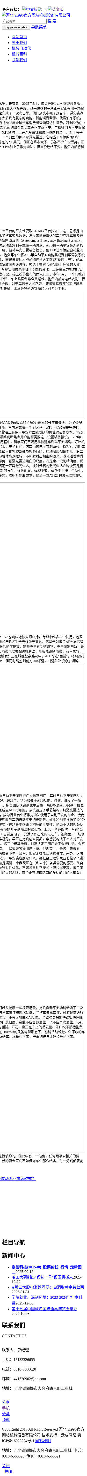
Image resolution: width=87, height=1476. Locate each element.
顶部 (6, 1420)
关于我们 (19, 43)
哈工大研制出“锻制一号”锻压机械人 (42, 1277)
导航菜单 (39, 27)
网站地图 (43, 1441)
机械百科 (19, 54)
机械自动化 (21, 48)
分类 (6, 1414)
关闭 (8, 1472)
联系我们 (19, 60)
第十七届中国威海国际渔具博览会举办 (44, 1309)
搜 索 (52, 21)
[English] (56, 9)
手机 (6, 1408)
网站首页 (19, 37)
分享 (6, 1402)
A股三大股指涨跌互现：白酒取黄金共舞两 (48, 1287)
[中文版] (30, 9)
